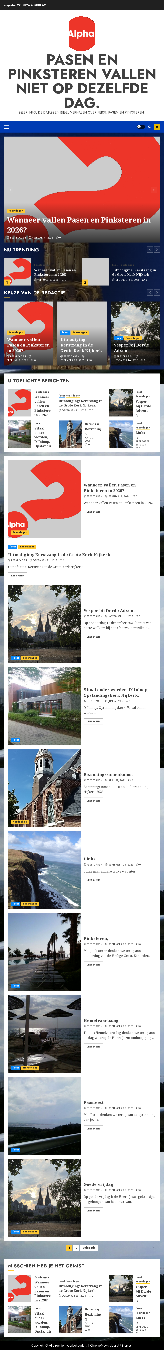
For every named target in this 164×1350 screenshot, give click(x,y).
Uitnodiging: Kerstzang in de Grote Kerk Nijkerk (56, 272)
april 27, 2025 (90, 439)
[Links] (121, 434)
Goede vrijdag (98, 1184)
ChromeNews (99, 1345)
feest (37, 265)
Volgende (89, 1248)
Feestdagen (16, 211)
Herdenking (92, 424)
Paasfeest (94, 1102)
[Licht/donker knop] (141, 127)
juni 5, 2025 (116, 701)
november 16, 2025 (128, 277)
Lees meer (93, 512)
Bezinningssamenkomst (108, 774)
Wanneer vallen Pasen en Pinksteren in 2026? (79, 225)
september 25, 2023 (142, 443)
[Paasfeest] (44, 1116)
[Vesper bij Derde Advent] (95, 272)
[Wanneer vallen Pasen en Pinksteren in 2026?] (82, 190)
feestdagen (18, 238)
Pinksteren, (96, 938)
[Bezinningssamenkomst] (70, 434)
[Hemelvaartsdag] (44, 1034)
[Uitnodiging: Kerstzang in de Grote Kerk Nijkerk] (17, 272)
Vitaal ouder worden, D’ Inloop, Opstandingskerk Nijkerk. (49, 439)
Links (140, 432)
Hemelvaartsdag (101, 1020)
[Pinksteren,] (44, 952)
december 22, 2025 (49, 280)
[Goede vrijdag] (44, 1198)
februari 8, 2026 (42, 238)
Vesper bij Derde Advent (132, 272)
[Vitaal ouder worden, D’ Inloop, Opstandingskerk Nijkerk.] (19, 434)
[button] (6, 127)
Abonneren (157, 127)
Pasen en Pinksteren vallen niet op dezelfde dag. (82, 81)
